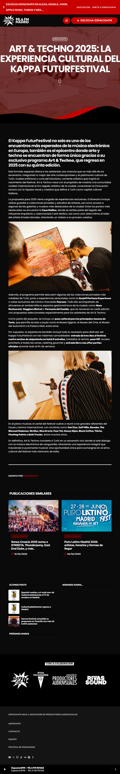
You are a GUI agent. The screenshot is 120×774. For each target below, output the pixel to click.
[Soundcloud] (25, 757)
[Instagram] (29, 757)
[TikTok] (21, 757)
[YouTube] (9, 757)
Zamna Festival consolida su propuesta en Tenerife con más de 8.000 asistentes (37, 621)
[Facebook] (33, 757)
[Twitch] (17, 757)
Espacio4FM (59, 39)
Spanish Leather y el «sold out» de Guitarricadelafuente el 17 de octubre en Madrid (37, 595)
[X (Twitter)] (13, 757)
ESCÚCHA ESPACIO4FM (94, 20)
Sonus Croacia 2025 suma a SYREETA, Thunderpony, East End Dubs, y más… (30, 545)
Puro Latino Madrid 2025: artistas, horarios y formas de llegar (83, 545)
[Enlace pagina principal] (15, 20)
